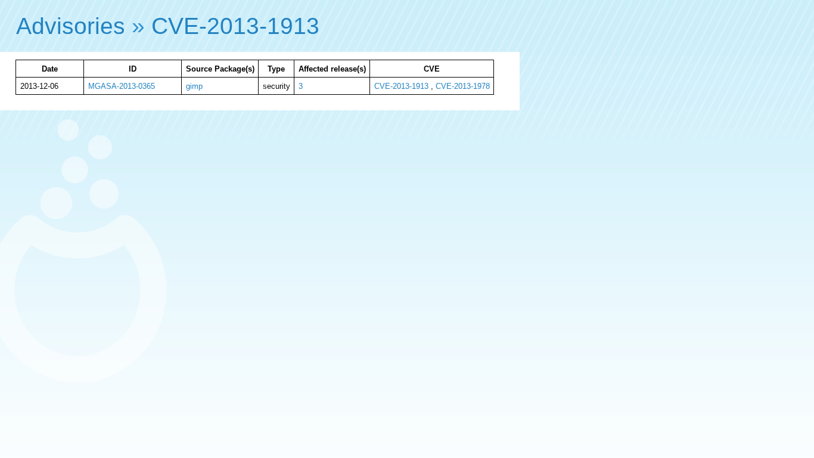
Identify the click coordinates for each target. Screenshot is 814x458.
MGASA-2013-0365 (121, 86)
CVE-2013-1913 (235, 26)
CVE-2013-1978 (463, 86)
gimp (194, 86)
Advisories (70, 26)
